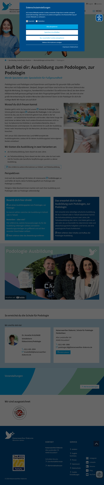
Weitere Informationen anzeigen (52, 42)
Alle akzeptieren (52, 27)
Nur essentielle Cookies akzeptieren (52, 38)
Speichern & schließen (52, 32)
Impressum (66, 47)
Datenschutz (74, 47)
